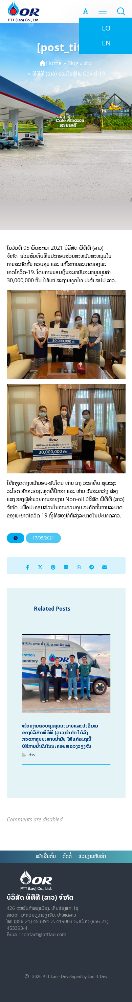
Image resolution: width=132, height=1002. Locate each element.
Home (54, 63)
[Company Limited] (24, 11)
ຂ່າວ (88, 63)
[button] (121, 11)
